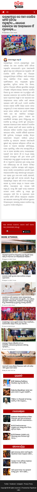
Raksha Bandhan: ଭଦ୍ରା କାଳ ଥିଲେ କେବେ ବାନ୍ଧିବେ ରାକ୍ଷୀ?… (21, 391)
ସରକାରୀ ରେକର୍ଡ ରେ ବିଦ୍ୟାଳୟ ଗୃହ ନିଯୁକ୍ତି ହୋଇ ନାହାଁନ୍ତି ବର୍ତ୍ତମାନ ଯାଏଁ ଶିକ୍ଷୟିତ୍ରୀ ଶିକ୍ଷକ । (17, 256)
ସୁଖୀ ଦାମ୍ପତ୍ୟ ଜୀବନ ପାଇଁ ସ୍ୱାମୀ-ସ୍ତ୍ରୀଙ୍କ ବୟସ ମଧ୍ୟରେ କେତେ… (22, 453)
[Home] (3, 12)
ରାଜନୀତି (18, 375)
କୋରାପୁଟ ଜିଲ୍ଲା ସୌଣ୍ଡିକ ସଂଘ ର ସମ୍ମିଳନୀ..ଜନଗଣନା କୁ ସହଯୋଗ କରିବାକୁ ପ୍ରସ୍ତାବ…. (15, 345)
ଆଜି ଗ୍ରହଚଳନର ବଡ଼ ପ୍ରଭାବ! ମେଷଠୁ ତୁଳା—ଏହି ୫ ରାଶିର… (21, 471)
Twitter (6, 484)
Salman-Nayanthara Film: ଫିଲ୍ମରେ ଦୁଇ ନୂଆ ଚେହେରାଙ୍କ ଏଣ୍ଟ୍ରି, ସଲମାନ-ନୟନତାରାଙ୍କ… (21, 418)
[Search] (34, 12)
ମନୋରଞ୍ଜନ (18, 411)
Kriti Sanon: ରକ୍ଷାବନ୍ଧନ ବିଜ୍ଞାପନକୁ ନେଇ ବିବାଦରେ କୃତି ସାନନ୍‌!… (20, 436)
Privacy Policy (28, 484)
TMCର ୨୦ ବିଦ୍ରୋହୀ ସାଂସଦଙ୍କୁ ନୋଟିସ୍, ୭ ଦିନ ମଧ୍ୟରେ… (21, 400)
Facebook (13, 484)
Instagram (20, 484)
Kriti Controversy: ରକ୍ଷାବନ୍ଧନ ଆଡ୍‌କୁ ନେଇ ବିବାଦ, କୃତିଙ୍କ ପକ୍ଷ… (21, 427)
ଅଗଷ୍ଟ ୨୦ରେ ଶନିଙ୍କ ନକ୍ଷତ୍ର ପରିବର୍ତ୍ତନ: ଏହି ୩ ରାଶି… (21, 462)
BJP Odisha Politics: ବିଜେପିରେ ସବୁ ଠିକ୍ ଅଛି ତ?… (20, 382)
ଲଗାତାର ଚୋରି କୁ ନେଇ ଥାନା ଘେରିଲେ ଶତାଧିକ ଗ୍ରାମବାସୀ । (16, 277)
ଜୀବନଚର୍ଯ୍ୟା (18, 446)
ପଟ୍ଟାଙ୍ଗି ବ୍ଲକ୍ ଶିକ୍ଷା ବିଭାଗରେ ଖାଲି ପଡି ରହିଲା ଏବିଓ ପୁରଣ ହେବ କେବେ (17, 367)
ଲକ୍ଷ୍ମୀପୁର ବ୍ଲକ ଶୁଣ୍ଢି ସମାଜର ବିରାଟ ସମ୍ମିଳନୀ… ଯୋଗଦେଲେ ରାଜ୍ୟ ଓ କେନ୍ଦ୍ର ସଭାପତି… (18, 323)
